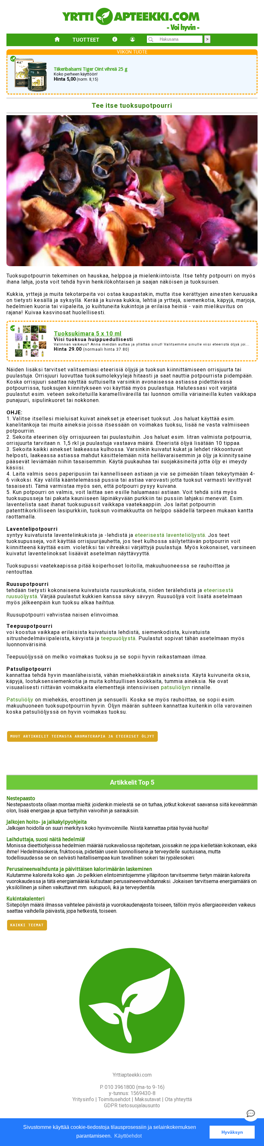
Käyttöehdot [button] (128, 1136)
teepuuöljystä (118, 638)
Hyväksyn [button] (232, 1132)
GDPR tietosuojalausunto (132, 1105)
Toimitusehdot (114, 1099)
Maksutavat (148, 1099)
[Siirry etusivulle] (57, 40)
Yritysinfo (83, 1099)
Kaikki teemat (27, 925)
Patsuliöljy (19, 700)
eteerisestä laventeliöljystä (170, 535)
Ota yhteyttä (178, 1099)
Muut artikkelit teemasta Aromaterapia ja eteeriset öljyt (82, 736)
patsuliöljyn (175, 687)
